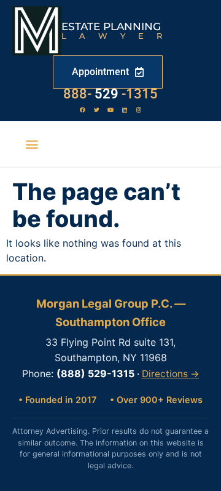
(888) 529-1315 (95, 373)
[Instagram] (138, 109)
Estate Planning (111, 26)
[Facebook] (82, 109)
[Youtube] (110, 109)
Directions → (171, 374)
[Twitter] (96, 109)
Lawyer (118, 36)
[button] (32, 144)
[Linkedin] (124, 109)
